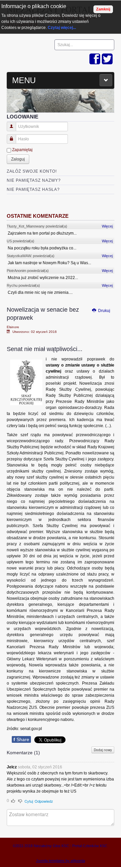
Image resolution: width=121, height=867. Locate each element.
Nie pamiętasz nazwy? (34, 180)
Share (21, 739)
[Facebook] (94, 59)
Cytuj (29, 801)
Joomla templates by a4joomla (60, 861)
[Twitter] (107, 59)
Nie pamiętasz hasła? (33, 189)
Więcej (107, 226)
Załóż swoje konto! (32, 171)
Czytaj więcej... (62, 27)
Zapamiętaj (22, 149)
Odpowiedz (44, 801)
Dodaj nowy (103, 750)
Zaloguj (18, 159)
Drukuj (103, 310)
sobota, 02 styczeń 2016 (40, 767)
